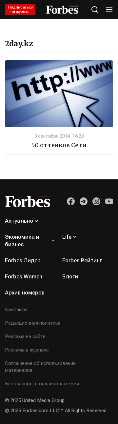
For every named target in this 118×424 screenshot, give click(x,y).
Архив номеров (25, 292)
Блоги (70, 276)
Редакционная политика (32, 323)
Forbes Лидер (23, 260)
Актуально (19, 220)
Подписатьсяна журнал (20, 9)
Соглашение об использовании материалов (40, 366)
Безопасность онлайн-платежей (42, 384)
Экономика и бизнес (22, 240)
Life (66, 236)
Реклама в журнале (27, 350)
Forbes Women (23, 276)
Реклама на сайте (25, 336)
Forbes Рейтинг (82, 260)
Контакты (16, 310)
